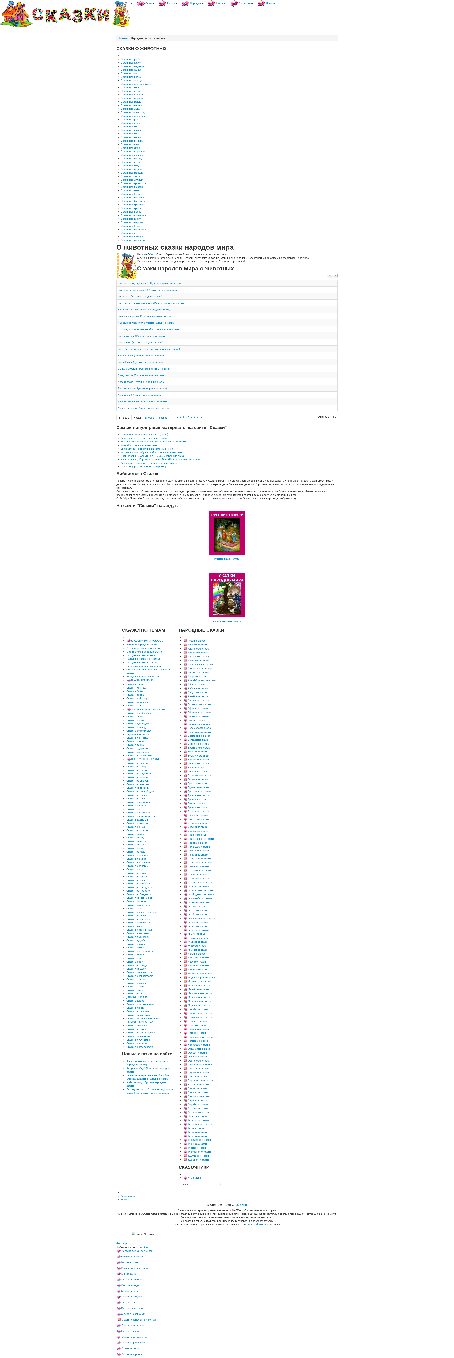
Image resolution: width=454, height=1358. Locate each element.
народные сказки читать (227, 621)
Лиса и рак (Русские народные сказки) (140, 395)
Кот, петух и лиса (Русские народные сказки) (144, 309)
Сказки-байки (129, 1273)
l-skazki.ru (142, 1247)
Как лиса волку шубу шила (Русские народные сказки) (149, 283)
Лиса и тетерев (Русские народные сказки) (143, 401)
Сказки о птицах (130, 1302)
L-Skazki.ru (241, 1204)
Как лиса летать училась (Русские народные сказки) (148, 290)
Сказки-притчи (129, 1291)
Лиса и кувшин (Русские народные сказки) (142, 388)
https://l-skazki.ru (256, 1224)
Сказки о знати (130, 1348)
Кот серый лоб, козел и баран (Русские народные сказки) (151, 303)
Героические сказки (133, 1325)
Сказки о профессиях (133, 1342)
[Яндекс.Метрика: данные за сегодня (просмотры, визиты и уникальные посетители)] (143, 1234)
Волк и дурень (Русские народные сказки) (142, 335)
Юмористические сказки (135, 1268)
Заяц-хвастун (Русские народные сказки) (141, 375)
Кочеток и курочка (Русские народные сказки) (144, 316)
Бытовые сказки (130, 1262)
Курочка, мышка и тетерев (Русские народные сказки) (149, 329)
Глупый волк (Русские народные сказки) (141, 362)
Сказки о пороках (132, 1354)
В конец (162, 417)
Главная (124, 38)
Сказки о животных (132, 1308)
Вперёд (149, 417)
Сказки (153, 254)
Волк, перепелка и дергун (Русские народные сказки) (149, 349)
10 (201, 416)
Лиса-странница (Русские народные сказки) (143, 408)
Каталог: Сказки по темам (136, 1250)
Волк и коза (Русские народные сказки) (140, 342)
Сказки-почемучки (131, 1296)
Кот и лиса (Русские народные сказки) (140, 296)
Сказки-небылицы (131, 1279)
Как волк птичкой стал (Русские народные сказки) (146, 322)
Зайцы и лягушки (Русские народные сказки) (144, 368)
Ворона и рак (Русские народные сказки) (141, 355)
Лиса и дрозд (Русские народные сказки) (141, 381)
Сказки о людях (130, 1331)
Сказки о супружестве (134, 1336)
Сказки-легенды (130, 1285)
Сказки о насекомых (133, 1313)
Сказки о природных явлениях (139, 1319)
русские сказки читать (226, 558)
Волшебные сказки (132, 1256)
